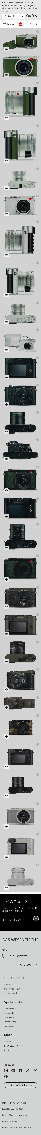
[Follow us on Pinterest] (6, 1076)
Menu (10, 24)
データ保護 (21, 1103)
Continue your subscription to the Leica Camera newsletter (36, 918)
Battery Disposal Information (14, 1115)
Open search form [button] (31, 24)
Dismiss (36, 16)
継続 (30, 16)
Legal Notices (8, 1109)
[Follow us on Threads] (35, 1070)
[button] (36, 965)
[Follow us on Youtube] (13, 1070)
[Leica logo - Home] (20, 24)
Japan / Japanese (18, 955)
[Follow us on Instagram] (6, 1070)
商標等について (8, 1103)
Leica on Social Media (20, 1085)
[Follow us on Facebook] (20, 1070)
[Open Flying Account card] (36, 24)
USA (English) (9, 16)
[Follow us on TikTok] (28, 1070)
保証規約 (19, 1109)
